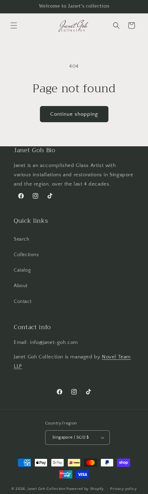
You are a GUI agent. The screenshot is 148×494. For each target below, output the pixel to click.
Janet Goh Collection (46, 488)
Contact (22, 301)
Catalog (22, 270)
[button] (13, 25)
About (21, 285)
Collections (26, 254)
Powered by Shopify (85, 488)
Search (22, 239)
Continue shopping (74, 114)
